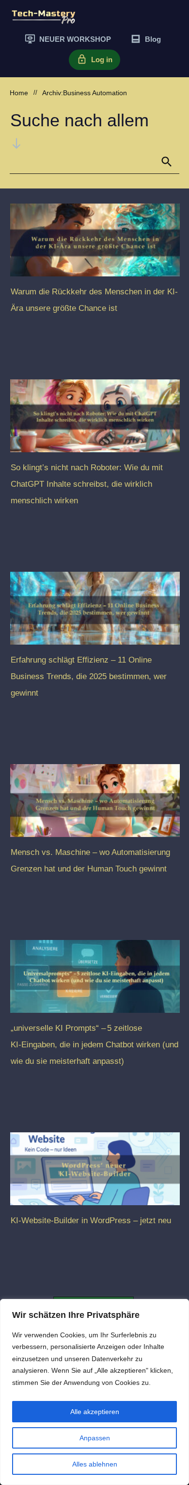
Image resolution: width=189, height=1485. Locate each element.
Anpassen (94, 1438)
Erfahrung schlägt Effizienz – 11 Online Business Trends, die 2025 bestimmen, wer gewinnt (89, 676)
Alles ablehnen (94, 1464)
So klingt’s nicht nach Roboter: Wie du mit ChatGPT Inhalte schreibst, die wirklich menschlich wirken (87, 484)
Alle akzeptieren (94, 1412)
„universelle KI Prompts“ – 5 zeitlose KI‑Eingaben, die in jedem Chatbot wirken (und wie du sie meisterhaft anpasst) (94, 1045)
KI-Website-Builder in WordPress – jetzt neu (91, 1220)
